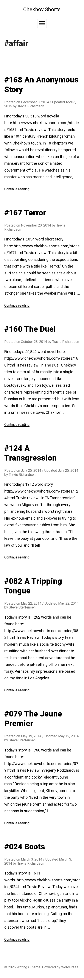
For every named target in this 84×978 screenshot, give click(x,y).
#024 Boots (24, 846)
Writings (23, 967)
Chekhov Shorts (42, 9)
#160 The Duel (30, 329)
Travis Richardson (30, 106)
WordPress (69, 967)
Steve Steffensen (22, 607)
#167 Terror (25, 212)
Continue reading (17, 189)
